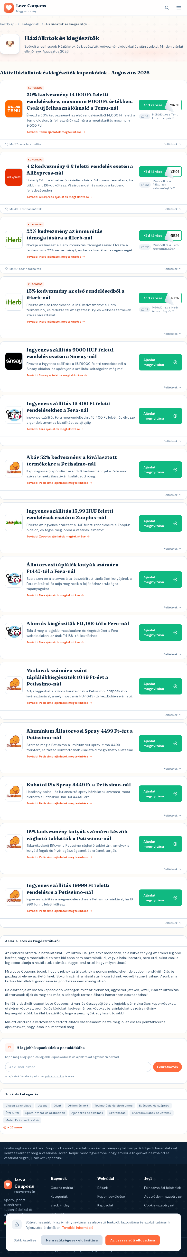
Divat (57, 1106)
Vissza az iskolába (18, 1106)
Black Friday (60, 1205)
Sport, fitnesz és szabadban (45, 1113)
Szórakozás (117, 1113)
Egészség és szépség (154, 1106)
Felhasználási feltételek (162, 1188)
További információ (78, 1227)
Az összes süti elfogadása (132, 1240)
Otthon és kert (77, 1106)
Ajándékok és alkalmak (87, 1113)
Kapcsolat (105, 1205)
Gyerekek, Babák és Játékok (151, 1113)
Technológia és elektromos (113, 1106)
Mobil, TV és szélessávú (22, 1120)
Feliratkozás (167, 1067)
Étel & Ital (12, 1113)
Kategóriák (30, 24)
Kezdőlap (7, 24)
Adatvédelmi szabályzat (163, 1196)
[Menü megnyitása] (178, 7)
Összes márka (62, 1188)
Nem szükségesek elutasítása (72, 1240)
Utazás (42, 1106)
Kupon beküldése (111, 1196)
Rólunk (102, 1188)
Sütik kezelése (25, 1240)
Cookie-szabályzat (159, 1205)
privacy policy (54, 1076)
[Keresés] (167, 7)
